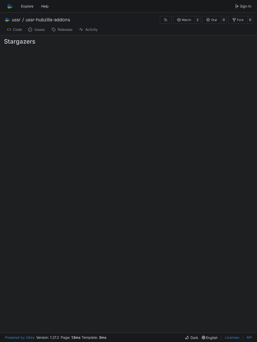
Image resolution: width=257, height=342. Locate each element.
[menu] (191, 337)
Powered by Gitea (19, 337)
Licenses (232, 337)
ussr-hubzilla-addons (48, 19)
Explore (27, 6)
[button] (184, 20)
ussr (16, 19)
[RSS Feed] (165, 20)
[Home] (10, 6)
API (249, 337)
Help (45, 6)
